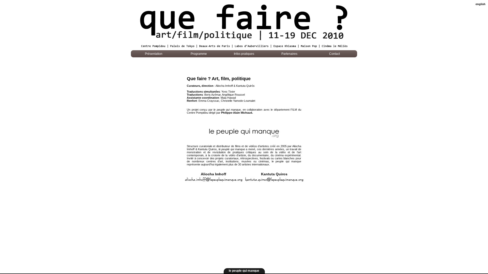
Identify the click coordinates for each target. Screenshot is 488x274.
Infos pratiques (244, 54)
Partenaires (289, 54)
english (480, 4)
